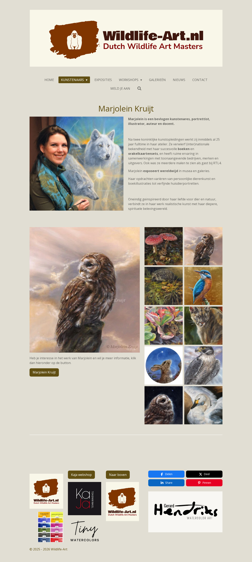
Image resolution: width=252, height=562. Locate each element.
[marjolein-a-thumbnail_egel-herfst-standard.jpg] (163, 286)
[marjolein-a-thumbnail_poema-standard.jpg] (203, 325)
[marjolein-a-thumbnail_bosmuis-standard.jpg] (163, 246)
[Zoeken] (139, 88)
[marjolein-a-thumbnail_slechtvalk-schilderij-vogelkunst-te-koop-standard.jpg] (203, 365)
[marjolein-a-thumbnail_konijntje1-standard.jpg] (163, 325)
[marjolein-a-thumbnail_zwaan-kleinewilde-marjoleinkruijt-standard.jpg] (203, 405)
